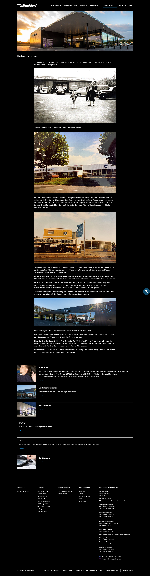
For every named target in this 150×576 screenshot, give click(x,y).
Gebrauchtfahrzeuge (70, 5)
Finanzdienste (94, 5)
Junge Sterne (54, 5)
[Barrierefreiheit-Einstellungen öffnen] (146, 291)
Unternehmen (108, 5)
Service (82, 5)
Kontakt (121, 5)
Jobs (130, 5)
